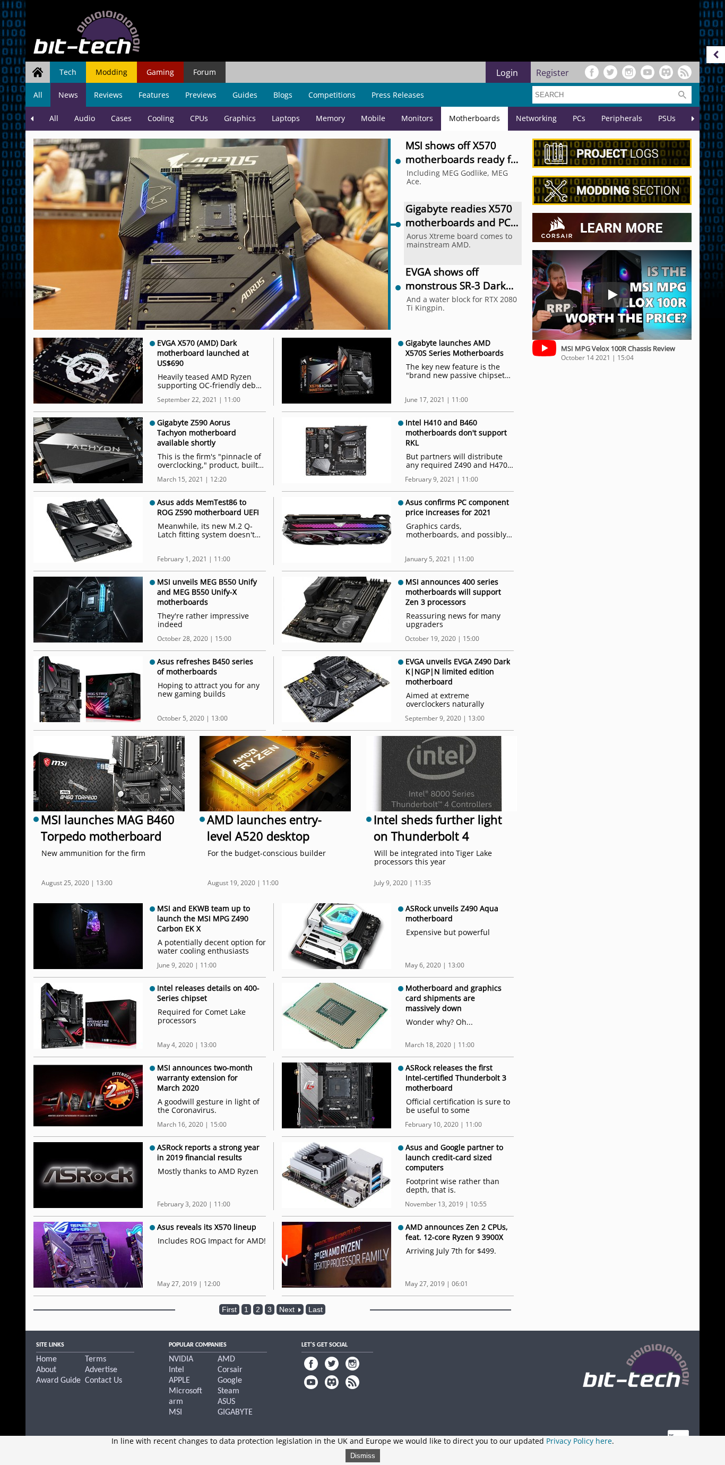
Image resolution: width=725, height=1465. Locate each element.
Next (288, 1309)
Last (315, 1309)
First (229, 1309)
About (46, 1370)
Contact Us (103, 1380)
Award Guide (58, 1380)
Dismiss (362, 1456)
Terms (95, 1359)
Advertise (101, 1370)
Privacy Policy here (579, 1441)
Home (46, 1359)
